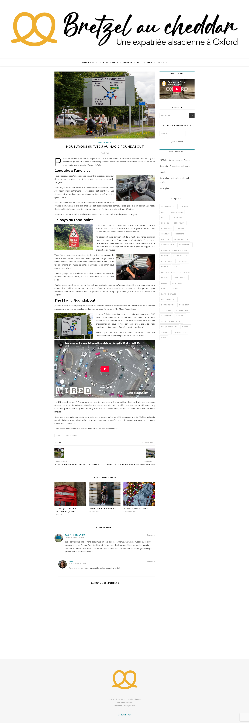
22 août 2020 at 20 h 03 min (74, 538)
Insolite (58, 435)
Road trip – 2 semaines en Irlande (175, 166)
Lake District (168, 272)
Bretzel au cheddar (133, 699)
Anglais (184, 207)
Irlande (163, 172)
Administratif (168, 207)
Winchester (180, 332)
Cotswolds (185, 245)
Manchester (181, 278)
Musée (164, 283)
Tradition (166, 316)
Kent (176, 267)
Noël (163, 288)
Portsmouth (167, 305)
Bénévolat (179, 223)
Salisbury (166, 310)
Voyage (186, 327)
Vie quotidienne (71, 435)
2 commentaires (148, 442)
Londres (165, 278)
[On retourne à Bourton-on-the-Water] (59, 453)
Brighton (177, 217)
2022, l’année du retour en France (175, 160)
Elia (59, 442)
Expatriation (110, 62)
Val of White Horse (171, 321)
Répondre (151, 535)
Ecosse (164, 256)
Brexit (164, 217)
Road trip (184, 305)
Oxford (174, 288)
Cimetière (179, 234)
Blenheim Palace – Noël (135, 509)
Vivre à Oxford (90, 62)
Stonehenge (182, 310)
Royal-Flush (130, 706)
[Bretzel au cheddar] (124, 680)
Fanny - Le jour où (75, 535)
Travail (180, 316)
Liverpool (185, 272)
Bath (163, 212)
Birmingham (165, 188)
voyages (165, 332)
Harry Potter (180, 256)
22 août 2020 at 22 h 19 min (78, 564)
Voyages (127, 62)
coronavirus (167, 245)
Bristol (165, 223)
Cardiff (180, 228)
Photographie (145, 62)
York (163, 338)
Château (165, 234)
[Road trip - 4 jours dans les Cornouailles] (150, 453)
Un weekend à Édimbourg (102, 509)
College (165, 239)
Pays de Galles (168, 294)
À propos (162, 62)
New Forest (178, 283)
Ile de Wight (167, 261)
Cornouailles (181, 239)
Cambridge (166, 228)
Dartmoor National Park (174, 250)
